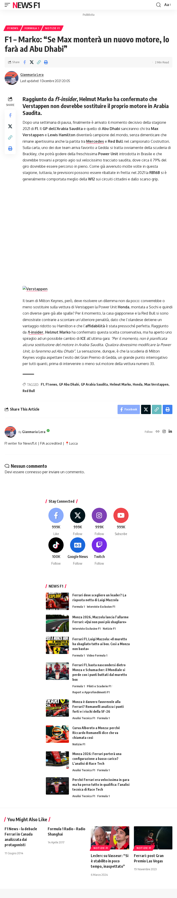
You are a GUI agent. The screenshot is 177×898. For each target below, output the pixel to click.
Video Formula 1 (97, 655)
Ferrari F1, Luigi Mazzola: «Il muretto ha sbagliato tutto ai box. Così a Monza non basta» (101, 644)
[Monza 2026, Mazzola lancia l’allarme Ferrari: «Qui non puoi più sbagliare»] (57, 623)
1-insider (36, 332)
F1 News (12, 28)
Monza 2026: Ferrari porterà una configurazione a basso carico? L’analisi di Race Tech (96, 758)
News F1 (26, 5)
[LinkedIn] (170, 431)
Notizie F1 (52, 28)
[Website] (157, 431)
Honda (137, 384)
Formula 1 (32, 28)
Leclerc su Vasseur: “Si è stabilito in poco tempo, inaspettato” (109, 861)
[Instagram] (164, 431)
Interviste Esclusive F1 (101, 606)
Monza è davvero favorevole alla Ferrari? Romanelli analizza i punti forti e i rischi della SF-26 (98, 706)
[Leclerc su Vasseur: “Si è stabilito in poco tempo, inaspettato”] (110, 837)
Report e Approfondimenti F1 (90, 692)
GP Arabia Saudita (94, 384)
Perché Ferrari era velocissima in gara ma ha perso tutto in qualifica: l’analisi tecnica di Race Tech (101, 784)
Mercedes (95, 141)
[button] (8, 5)
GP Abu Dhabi (69, 384)
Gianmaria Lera (32, 74)
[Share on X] (31, 62)
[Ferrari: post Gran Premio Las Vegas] (153, 837)
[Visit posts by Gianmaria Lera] (11, 78)
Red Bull (29, 391)
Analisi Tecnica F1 (83, 718)
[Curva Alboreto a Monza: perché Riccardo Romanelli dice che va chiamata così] (57, 734)
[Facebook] (56, 522)
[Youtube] (121, 522)
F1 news (51, 384)
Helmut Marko (120, 384)
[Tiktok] (56, 551)
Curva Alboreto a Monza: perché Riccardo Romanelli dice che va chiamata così (96, 733)
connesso (33, 472)
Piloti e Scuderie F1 (99, 686)
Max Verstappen (156, 384)
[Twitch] (99, 551)
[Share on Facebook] (24, 62)
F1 (42, 384)
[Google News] (78, 551)
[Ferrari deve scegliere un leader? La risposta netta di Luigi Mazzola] (57, 601)
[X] (78, 522)
